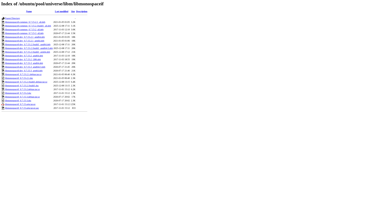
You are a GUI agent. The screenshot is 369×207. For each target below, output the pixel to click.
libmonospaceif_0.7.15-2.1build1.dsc (22, 85)
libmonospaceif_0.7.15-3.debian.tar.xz (22, 97)
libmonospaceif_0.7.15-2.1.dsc (19, 78)
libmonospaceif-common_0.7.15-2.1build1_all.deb (28, 26)
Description (81, 11)
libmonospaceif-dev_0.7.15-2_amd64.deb (24, 55)
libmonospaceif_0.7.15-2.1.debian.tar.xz (23, 74)
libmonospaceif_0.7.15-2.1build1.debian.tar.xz (26, 82)
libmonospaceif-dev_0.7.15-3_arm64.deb (24, 70)
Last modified (61, 11)
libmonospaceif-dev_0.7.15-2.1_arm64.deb (24, 41)
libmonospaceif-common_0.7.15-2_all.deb (24, 29)
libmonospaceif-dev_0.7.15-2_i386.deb (23, 59)
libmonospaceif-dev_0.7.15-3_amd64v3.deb (25, 67)
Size (73, 11)
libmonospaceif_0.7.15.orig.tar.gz (20, 104)
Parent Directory (12, 18)
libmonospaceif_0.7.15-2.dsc (18, 93)
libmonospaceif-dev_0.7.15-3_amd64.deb (24, 63)
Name (29, 11)
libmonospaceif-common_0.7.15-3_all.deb (24, 33)
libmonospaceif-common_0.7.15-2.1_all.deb (25, 22)
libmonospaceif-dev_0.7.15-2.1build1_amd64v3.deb (29, 48)
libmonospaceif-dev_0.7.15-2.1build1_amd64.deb (27, 44)
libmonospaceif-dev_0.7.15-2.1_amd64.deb (25, 37)
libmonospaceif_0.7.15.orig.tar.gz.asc (22, 108)
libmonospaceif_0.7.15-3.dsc (18, 100)
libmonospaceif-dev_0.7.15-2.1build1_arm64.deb (27, 52)
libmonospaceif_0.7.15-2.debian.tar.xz (22, 89)
